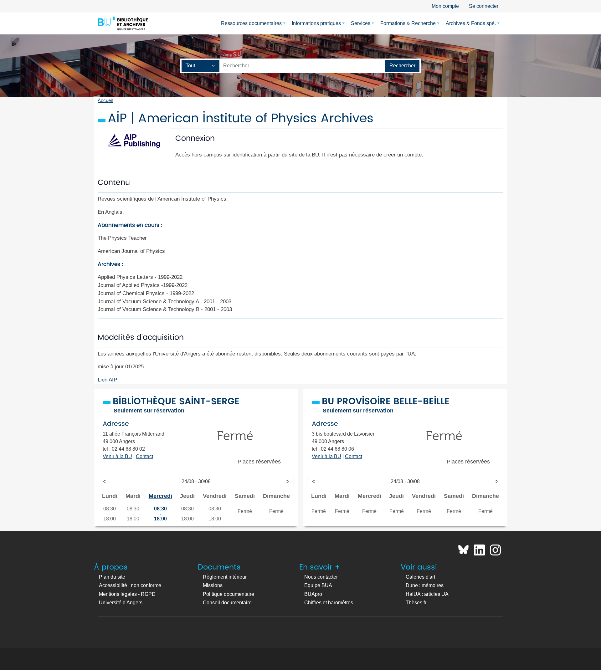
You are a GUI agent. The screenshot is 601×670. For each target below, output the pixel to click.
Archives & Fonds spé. (471, 23)
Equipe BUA (318, 585)
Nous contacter (321, 577)
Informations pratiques (316, 23)
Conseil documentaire (227, 602)
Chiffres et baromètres (328, 602)
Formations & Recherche (408, 23)
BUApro (313, 594)
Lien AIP (107, 379)
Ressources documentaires (251, 23)
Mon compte (445, 6)
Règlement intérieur (225, 577)
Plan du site (112, 577)
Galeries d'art (420, 577)
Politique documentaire (228, 594)
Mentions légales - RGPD (127, 594)
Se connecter (483, 6)
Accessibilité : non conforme (130, 585)
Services (360, 23)
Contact (144, 456)
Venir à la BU (117, 456)
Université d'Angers (120, 602)
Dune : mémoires (425, 585)
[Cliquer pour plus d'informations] (235, 450)
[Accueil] (123, 23)
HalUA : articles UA (427, 594)
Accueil (105, 100)
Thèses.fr (416, 602)
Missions (213, 585)
